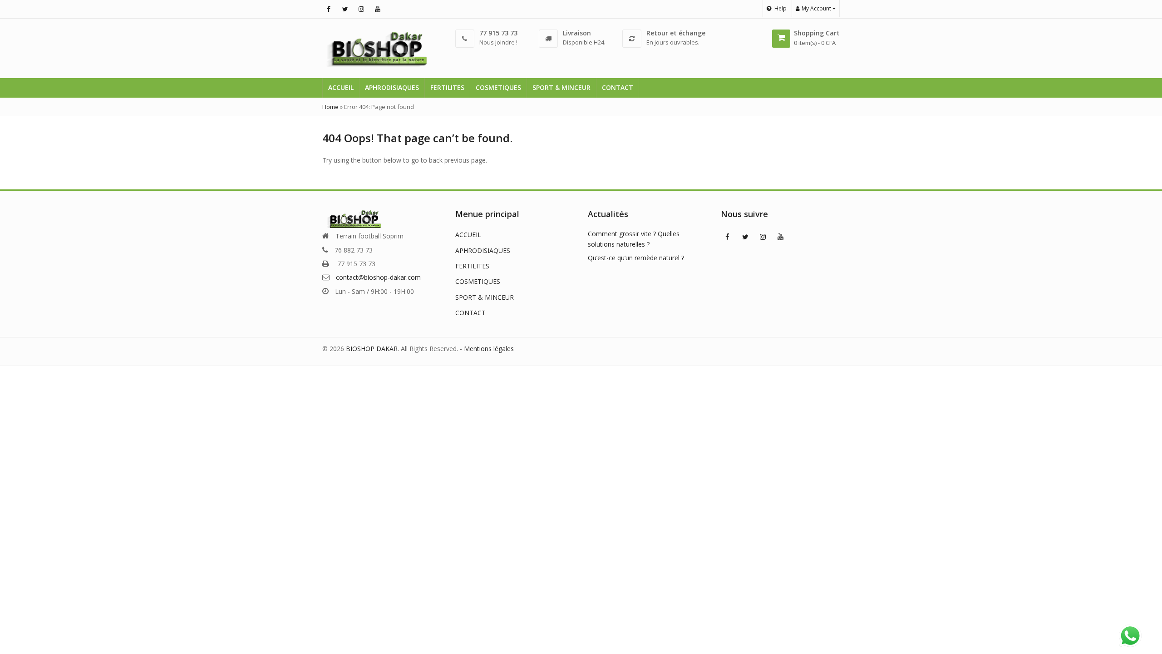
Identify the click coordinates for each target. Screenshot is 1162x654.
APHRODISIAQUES (392, 87)
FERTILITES (447, 87)
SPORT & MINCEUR (561, 87)
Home (330, 107)
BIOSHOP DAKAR (372, 348)
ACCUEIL (341, 87)
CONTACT (617, 87)
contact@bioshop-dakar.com (378, 277)
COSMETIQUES (498, 87)
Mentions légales (489, 348)
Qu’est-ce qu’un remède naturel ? (636, 257)
